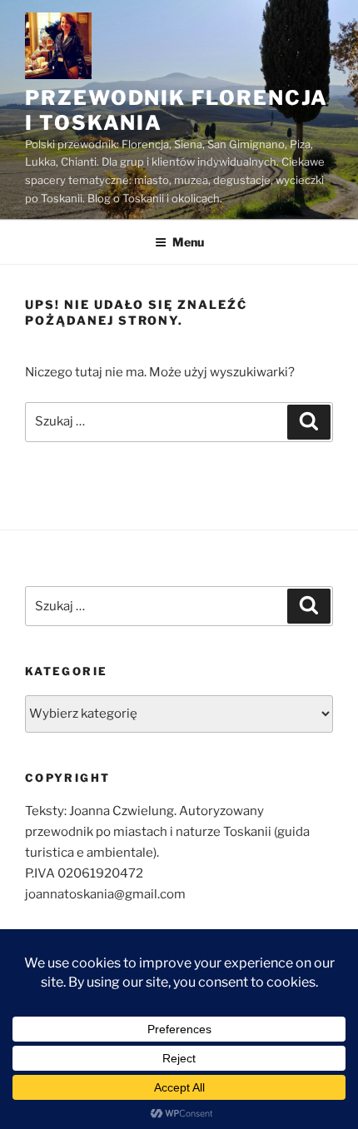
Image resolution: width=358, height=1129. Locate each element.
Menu (188, 242)
